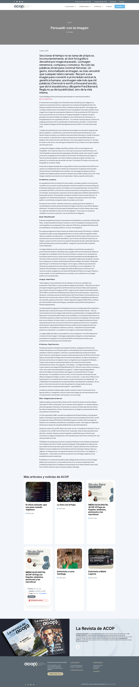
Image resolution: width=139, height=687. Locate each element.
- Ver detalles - (42, 593)
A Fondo (70, 32)
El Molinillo (95, 668)
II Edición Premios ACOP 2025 (83, 1)
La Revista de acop (76, 670)
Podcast (109, 6)
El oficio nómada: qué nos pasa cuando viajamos (36, 507)
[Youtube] (22, 2)
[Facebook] (17, 2)
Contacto (121, 1)
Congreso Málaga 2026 (100, 1)
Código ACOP (78, 667)
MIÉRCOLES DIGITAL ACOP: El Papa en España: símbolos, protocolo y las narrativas (98, 510)
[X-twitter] (14, 2)
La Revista (97, 6)
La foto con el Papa (66, 505)
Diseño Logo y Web (110, 684)
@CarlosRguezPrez (46, 99)
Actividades (113, 1)
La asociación (69, 6)
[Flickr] (20, 2)
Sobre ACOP (73, 665)
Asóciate (119, 6)
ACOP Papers (96, 667)
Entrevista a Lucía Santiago (65, 572)
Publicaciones (84, 6)
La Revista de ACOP (98, 665)
